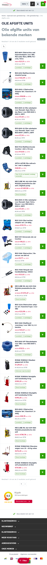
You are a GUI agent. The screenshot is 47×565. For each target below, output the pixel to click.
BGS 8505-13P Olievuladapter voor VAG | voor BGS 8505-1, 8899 (26, 344)
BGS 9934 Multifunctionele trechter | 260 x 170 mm (25, 148)
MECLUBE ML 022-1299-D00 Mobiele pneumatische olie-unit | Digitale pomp (25, 184)
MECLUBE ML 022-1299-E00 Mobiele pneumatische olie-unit (25, 288)
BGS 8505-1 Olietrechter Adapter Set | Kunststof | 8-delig (25, 411)
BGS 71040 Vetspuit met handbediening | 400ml (24, 271)
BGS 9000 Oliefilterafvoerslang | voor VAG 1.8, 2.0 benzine (26, 325)
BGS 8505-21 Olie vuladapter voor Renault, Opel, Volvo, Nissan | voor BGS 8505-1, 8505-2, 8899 (26, 203)
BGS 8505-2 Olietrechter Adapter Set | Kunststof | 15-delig (25, 92)
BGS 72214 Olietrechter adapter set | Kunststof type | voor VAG (26, 307)
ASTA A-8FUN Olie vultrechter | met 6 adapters (25, 164)
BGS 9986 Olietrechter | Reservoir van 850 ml (25, 254)
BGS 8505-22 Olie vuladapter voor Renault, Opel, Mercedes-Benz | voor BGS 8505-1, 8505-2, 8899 (26, 111)
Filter (25, 560)
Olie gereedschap (33, 16)
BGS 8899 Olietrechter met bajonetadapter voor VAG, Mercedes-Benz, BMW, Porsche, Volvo (25, 56)
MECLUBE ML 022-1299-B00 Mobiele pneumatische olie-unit (25, 430)
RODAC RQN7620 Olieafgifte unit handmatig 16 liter (26, 394)
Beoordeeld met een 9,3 (25, 10)
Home (4, 16)
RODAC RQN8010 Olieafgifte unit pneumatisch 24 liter (26, 464)
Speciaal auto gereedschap (16, 16)
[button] (42, 66)
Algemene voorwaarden (28, 554)
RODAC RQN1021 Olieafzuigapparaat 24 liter (25, 361)
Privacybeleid (13, 554)
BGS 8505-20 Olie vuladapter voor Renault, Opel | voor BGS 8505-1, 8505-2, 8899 (26, 131)
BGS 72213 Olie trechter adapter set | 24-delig (24, 222)
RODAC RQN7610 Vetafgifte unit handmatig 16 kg (25, 378)
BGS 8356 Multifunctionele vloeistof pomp (25, 74)
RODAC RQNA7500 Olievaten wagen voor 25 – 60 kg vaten (26, 447)
